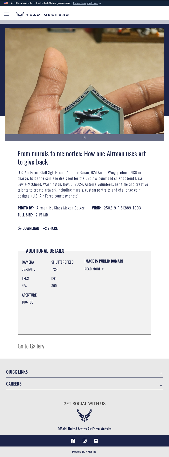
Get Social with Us (84, 403)
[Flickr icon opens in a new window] (96, 441)
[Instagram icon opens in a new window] (84, 441)
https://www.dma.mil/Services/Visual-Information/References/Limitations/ (109, 321)
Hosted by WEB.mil (84, 451)
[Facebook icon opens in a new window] (73, 441)
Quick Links (17, 371)
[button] (87, 3)
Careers (13, 383)
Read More (93, 268)
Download (30, 228)
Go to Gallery (31, 345)
